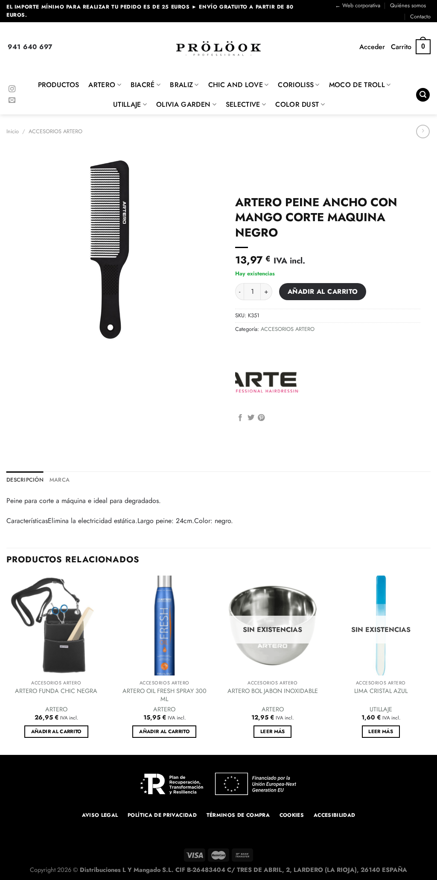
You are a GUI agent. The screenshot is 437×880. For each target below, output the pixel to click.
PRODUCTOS (58, 85)
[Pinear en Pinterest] (261, 418)
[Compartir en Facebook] (240, 418)
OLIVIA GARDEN (183, 104)
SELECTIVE (243, 104)
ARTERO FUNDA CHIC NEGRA (56, 691)
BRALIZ (181, 85)
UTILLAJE (127, 104)
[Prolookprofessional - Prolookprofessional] (218, 48)
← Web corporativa (357, 5)
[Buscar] (423, 95)
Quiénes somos (408, 5)
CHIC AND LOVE (235, 85)
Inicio (12, 131)
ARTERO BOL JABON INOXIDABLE (272, 691)
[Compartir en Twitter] (251, 418)
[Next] (430, 664)
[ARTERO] (267, 380)
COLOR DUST (297, 104)
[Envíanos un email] (12, 100)
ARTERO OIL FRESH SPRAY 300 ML (164, 695)
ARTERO (101, 85)
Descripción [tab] (25, 480)
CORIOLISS (296, 85)
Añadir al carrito (323, 291)
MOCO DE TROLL (357, 85)
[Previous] (6, 664)
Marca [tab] (60, 480)
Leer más (272, 731)
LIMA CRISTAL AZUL (381, 691)
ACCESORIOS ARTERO (55, 131)
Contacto (420, 16)
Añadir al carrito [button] (56, 731)
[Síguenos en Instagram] (12, 89)
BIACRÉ (143, 85)
